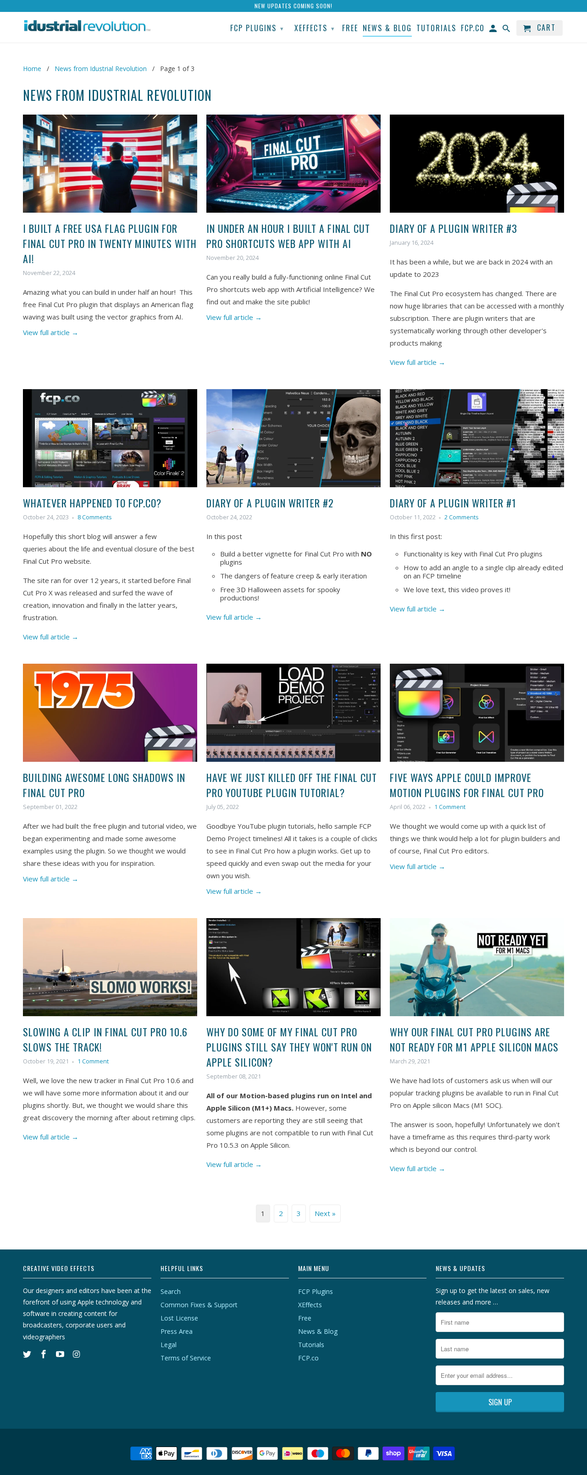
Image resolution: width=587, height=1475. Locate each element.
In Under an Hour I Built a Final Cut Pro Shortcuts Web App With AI (288, 236)
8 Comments (94, 517)
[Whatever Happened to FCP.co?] (110, 489)
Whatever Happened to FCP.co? (92, 502)
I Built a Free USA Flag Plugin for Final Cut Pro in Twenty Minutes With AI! (110, 243)
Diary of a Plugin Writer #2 (270, 502)
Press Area (177, 1331)
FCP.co (308, 1358)
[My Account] (493, 30)
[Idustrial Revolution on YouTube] (61, 1353)
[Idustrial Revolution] (87, 26)
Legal (169, 1344)
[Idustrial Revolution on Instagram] (77, 1353)
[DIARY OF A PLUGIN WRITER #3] (477, 214)
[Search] (507, 30)
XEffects (310, 1304)
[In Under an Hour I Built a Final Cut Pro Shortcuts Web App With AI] (293, 214)
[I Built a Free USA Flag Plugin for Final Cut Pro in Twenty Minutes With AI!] (110, 214)
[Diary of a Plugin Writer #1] (477, 489)
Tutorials (311, 1344)
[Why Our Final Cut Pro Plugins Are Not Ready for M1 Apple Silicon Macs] (477, 1018)
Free (304, 1318)
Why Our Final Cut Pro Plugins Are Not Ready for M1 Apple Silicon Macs (474, 1039)
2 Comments (461, 517)
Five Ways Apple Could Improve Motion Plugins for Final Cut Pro (467, 785)
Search (171, 1291)
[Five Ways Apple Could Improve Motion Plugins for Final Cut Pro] (477, 763)
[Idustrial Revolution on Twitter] (28, 1353)
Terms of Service (186, 1358)
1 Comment (449, 807)
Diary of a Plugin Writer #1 (453, 502)
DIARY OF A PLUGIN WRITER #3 (453, 228)
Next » (325, 1213)
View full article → (50, 332)
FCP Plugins (315, 1291)
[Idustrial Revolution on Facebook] (44, 1353)
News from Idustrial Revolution (117, 95)
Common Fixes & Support (199, 1304)
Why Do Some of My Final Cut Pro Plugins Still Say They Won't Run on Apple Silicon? (289, 1046)
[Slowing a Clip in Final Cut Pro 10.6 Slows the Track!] (110, 1018)
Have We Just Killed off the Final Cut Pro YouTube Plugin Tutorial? (291, 785)
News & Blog (318, 1331)
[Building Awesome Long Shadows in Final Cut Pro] (110, 763)
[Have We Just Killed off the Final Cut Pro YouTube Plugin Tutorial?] (293, 763)
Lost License (179, 1318)
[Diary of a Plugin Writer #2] (293, 489)
